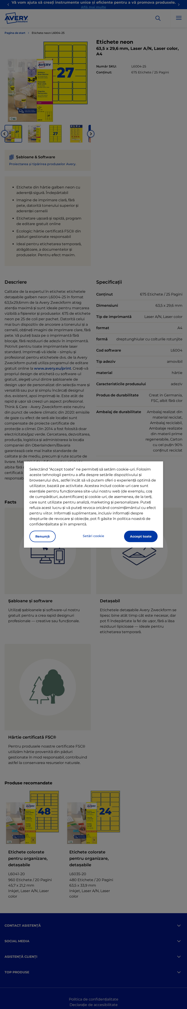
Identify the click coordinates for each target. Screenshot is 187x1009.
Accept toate (141, 536)
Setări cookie (93, 536)
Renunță (42, 536)
